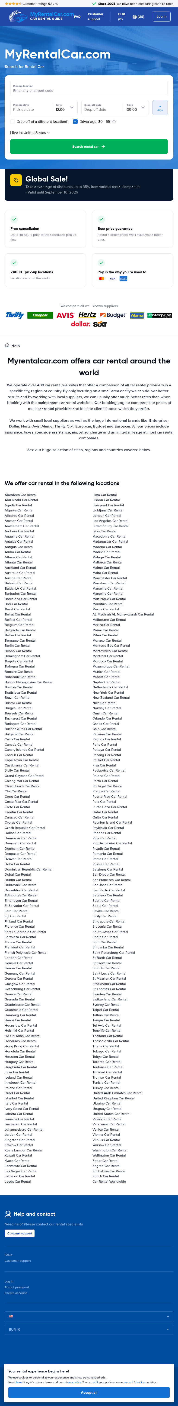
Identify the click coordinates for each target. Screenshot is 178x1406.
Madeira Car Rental (107, 547)
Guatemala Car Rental (21, 1010)
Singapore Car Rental (108, 921)
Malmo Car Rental (106, 568)
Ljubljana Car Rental (108, 510)
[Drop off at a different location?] (12, 121)
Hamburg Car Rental (20, 1015)
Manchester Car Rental (109, 578)
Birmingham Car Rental (22, 656)
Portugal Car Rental (107, 786)
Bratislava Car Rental (21, 692)
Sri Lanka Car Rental (108, 947)
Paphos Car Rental (106, 739)
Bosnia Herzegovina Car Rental (29, 682)
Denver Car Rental (18, 859)
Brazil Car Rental (17, 697)
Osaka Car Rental (105, 724)
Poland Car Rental (106, 776)
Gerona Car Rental (19, 978)
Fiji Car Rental (15, 916)
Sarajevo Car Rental (107, 895)
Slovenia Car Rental (107, 926)
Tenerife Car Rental (106, 1030)
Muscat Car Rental (106, 677)
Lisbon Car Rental (106, 500)
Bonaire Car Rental (19, 672)
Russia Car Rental (105, 864)
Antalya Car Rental (19, 541)
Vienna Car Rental (106, 1134)
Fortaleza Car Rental (20, 937)
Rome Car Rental (105, 859)
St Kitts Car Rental (106, 968)
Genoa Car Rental (18, 968)
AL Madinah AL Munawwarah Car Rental (123, 614)
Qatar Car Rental (105, 812)
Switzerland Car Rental (109, 999)
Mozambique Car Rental (110, 666)
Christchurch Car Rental (23, 786)
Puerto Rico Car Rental (109, 796)
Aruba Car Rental (18, 552)
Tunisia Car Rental (106, 1082)
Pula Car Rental (104, 802)
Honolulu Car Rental (20, 1051)
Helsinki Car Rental (19, 1030)
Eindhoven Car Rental (21, 900)
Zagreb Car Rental (106, 1166)
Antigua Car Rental (19, 547)
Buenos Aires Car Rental (23, 729)
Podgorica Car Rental (108, 770)
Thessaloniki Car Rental (110, 1041)
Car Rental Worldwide (109, 1181)
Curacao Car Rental (19, 817)
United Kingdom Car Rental (113, 1098)
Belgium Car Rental (19, 625)
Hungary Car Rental (20, 1062)
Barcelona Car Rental (21, 599)
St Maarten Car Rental (109, 978)
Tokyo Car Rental (105, 1057)
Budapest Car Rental (20, 724)
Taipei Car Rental (105, 1010)
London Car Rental (19, 958)
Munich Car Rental (106, 672)
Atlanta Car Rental (19, 562)
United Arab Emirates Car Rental (117, 1093)
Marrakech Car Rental (108, 583)
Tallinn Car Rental (106, 1015)
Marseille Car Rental (107, 588)
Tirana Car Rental (105, 1046)
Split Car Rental (104, 942)
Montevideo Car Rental (110, 651)
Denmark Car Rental (20, 848)
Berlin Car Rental (18, 645)
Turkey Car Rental (106, 1088)
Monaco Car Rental (107, 640)
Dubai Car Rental (18, 874)
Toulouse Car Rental (107, 1067)
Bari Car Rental (16, 604)
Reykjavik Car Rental (108, 828)
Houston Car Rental (20, 1057)
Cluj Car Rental (16, 791)
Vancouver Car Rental (108, 1124)
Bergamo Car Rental (20, 640)
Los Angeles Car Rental (110, 521)
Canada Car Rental (19, 744)
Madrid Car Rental (106, 552)
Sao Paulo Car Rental (108, 890)
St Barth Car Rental (107, 958)
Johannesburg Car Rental (24, 1129)
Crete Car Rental (17, 807)
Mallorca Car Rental (107, 562)
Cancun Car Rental (19, 755)
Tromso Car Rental (106, 1077)
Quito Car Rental (105, 817)
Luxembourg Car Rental (110, 526)
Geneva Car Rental (19, 963)
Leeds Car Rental (18, 1181)
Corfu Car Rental (17, 796)
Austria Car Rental (18, 578)
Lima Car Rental (104, 495)
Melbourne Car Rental (109, 620)
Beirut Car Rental (18, 614)
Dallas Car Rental (18, 833)
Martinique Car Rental (109, 599)
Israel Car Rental (17, 1093)
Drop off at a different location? (42, 121)
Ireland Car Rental (18, 1088)
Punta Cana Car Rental (109, 807)
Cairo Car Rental (17, 739)
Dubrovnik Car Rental (21, 885)
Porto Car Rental (105, 781)
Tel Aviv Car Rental (106, 1025)
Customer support (95, 17)
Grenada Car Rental (20, 999)
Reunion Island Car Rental (112, 822)
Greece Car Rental (18, 994)
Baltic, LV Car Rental (20, 588)
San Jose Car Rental (107, 885)
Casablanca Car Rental (22, 765)
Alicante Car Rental (19, 516)
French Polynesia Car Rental (26, 953)
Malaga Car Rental (106, 557)
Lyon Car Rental (104, 531)
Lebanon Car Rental (20, 1176)
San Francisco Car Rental (111, 880)
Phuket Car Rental (106, 760)
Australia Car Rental (20, 573)
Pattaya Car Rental (106, 750)
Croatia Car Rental (19, 812)
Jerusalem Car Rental (21, 1124)
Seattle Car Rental (106, 900)
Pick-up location (23, 86)
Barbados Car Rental (21, 593)
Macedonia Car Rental (109, 536)
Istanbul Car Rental (19, 1098)
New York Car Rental (108, 692)
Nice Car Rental (104, 703)
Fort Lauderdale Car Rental (25, 932)
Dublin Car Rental (18, 880)
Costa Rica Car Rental (21, 802)
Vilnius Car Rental (106, 1140)
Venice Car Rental (106, 1129)
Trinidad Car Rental (107, 1072)
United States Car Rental (111, 1114)
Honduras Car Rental (21, 1041)
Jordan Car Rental (18, 1134)
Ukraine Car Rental (106, 1103)
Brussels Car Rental (20, 713)
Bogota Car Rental (19, 661)
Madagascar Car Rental (110, 541)
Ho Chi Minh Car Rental (23, 1036)
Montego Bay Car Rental (111, 645)
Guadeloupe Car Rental (23, 1005)
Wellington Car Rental (109, 1155)
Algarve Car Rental (19, 510)
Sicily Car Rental (17, 770)
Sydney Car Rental (106, 1005)
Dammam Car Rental (20, 843)
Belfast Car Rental (18, 620)
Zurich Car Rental (105, 1176)
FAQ (77, 16)
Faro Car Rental (17, 911)
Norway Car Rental (106, 708)
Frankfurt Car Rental (20, 947)
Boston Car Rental (19, 687)
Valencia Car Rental (107, 1119)
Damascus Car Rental (21, 838)
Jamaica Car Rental (19, 1119)
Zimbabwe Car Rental (109, 1171)
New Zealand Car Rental (111, 697)
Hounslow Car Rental (21, 1025)
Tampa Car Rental (106, 1020)
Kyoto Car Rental (17, 1161)
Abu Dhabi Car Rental (21, 500)
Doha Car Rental (17, 864)
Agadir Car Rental (18, 505)
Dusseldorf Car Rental (21, 890)
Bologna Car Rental (20, 666)
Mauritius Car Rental (108, 604)
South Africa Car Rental (110, 932)
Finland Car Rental (19, 921)
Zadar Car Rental (105, 1161)
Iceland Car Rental (19, 1077)
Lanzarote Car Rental (21, 1166)
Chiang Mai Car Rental (22, 781)
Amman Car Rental (19, 521)
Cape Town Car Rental (22, 760)
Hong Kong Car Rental (22, 1046)
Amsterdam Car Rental (22, 526)
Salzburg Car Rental (107, 869)
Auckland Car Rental (20, 568)
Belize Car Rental (18, 635)
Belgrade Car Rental (20, 630)
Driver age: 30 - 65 (94, 121)
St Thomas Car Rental (109, 989)
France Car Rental (18, 942)
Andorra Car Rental (19, 531)
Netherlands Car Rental (110, 687)
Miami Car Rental (105, 630)
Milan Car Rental (105, 635)
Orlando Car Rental (107, 718)
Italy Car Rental (16, 1103)
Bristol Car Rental (18, 703)
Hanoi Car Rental (18, 1020)
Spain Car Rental (105, 937)
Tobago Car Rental (106, 1051)
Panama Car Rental (107, 734)
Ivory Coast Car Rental (22, 1109)
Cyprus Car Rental (18, 822)
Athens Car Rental (18, 557)
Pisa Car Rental (104, 765)
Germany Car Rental (20, 973)
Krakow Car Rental (19, 1145)
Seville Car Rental (106, 911)
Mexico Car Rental (106, 625)
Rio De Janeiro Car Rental (112, 843)
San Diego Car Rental (109, 874)
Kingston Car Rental (20, 1140)
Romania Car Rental (107, 854)
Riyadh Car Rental (106, 848)
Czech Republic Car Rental (25, 828)
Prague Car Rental (106, 791)
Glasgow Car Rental (20, 984)
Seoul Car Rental (105, 906)
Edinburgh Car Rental (21, 895)
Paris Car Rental (104, 744)
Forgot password (17, 1287)
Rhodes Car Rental (106, 833)
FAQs (8, 1255)
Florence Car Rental (20, 926)
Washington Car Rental (109, 1150)
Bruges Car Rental (18, 708)
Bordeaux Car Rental (20, 677)
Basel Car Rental (17, 609)
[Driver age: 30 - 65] (75, 121)
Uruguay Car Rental (107, 1109)
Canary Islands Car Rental (24, 750)
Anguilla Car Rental (19, 536)
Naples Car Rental (106, 682)
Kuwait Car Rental (18, 1155)
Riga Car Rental (104, 838)
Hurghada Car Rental (21, 1067)
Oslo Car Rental (104, 729)
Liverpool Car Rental (108, 505)
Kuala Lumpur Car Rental (24, 1150)
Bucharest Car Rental (21, 718)
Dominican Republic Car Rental (28, 869)
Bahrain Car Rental (19, 583)
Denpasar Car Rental (20, 854)
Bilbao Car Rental (18, 651)
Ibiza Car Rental (17, 1072)
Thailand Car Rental (107, 1036)
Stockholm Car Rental (109, 984)
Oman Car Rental (105, 713)
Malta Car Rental (105, 573)
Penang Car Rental (106, 755)
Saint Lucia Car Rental (109, 973)
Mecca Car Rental (105, 609)
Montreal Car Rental (107, 656)
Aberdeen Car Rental (21, 495)
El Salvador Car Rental (22, 906)
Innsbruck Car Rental (20, 1082)
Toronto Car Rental (106, 1062)
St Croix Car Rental (107, 963)
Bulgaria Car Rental (20, 734)
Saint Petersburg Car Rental (113, 953)
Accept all (89, 1392)
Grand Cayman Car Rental (24, 776)
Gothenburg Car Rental (22, 989)
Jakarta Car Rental (19, 1114)
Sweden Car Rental (107, 994)
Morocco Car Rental (107, 661)
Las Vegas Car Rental (21, 1171)
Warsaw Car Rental (106, 1145)
